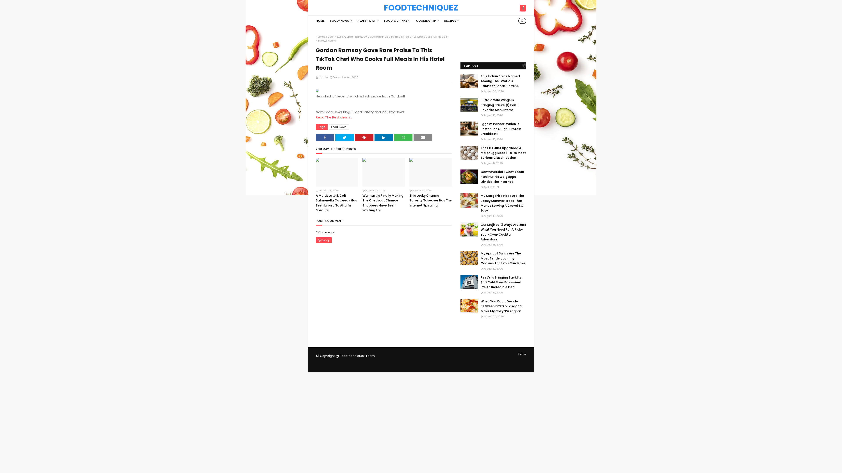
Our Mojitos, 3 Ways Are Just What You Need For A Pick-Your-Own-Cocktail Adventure (503, 232)
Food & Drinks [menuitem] (396, 21)
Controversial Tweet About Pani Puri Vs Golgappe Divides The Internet (502, 177)
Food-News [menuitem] (339, 21)
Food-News (334, 37)
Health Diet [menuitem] (366, 21)
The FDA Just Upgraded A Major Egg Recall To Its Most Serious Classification (503, 153)
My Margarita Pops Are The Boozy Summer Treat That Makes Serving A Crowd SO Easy (502, 203)
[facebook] (523, 8)
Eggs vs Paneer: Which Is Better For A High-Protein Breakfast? (501, 129)
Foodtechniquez (421, 7)
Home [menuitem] (320, 21)
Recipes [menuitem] (450, 21)
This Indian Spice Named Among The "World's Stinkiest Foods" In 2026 (500, 81)
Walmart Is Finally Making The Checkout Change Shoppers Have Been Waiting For (382, 202)
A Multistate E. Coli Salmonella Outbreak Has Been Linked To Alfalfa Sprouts (336, 202)
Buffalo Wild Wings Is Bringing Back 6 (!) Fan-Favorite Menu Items (499, 105)
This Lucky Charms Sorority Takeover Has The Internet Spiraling (430, 200)
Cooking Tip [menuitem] (426, 21)
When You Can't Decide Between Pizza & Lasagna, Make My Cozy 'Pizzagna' (502, 306)
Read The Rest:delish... (334, 117)
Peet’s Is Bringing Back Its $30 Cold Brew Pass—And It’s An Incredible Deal (501, 282)
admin (323, 77)
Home (320, 37)
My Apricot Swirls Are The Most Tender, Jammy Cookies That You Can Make (503, 258)
